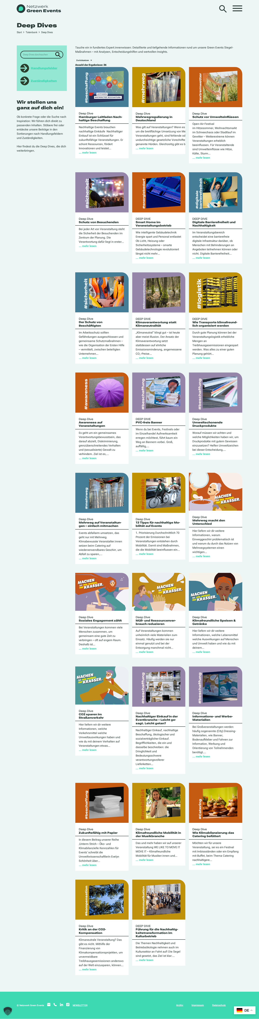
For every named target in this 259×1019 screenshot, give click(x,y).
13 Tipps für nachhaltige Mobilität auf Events (158, 523)
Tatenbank (31, 32)
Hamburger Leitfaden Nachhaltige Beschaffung (100, 117)
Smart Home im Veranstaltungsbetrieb (153, 222)
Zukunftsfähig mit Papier (98, 831)
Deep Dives (47, 32)
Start (19, 32)
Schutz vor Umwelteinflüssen (215, 115)
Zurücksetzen (82, 60)
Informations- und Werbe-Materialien (212, 716)
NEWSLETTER (80, 1005)
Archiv (179, 1005)
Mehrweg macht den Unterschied (208, 520)
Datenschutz (219, 1005)
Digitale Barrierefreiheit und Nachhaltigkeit (214, 222)
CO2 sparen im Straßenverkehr (91, 714)
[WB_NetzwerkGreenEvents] (38, 9)
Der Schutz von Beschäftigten (90, 322)
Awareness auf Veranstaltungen (92, 422)
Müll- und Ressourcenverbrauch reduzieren (156, 621)
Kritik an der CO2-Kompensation (92, 929)
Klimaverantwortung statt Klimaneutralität (156, 322)
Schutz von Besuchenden (99, 220)
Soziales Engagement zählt (100, 619)
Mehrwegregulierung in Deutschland (154, 117)
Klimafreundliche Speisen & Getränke (214, 621)
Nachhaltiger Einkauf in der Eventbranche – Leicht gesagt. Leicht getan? (157, 718)
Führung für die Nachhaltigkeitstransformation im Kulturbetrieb (157, 931)
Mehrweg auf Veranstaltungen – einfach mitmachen (100, 523)
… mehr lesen (87, 152)
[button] (8, 1011)
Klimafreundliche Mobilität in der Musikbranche (158, 833)
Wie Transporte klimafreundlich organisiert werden (214, 322)
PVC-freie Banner (149, 420)
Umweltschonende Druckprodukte (207, 422)
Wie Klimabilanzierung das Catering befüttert (213, 833)
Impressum (198, 1005)
